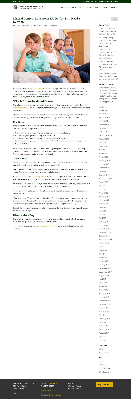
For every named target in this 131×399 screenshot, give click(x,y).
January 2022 (104, 200)
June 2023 (103, 146)
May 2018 (102, 315)
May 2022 (102, 189)
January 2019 (104, 297)
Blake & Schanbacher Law (23, 26)
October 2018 (104, 308)
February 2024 (104, 117)
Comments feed (105, 368)
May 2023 (102, 150)
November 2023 (105, 128)
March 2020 (103, 261)
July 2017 (102, 337)
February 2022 (104, 196)
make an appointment (46, 226)
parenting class (38, 176)
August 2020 (104, 243)
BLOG (105, 7)
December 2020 (105, 229)
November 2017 (105, 322)
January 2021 (104, 225)
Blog (45, 26)
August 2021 (104, 204)
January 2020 (104, 265)
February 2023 (104, 160)
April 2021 (103, 218)
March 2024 (103, 114)
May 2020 (102, 254)
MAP (15, 393)
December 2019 (105, 268)
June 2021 (103, 211)
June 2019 (103, 283)
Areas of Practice (93, 7)
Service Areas (104, 352)
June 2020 (103, 250)
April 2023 (103, 153)
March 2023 (103, 157)
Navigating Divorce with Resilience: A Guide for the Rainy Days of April (108, 31)
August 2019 (104, 275)
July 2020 (102, 247)
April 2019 (103, 286)
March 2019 (103, 290)
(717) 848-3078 (19, 1)
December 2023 (105, 125)
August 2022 (104, 182)
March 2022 (103, 193)
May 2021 (102, 214)
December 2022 (105, 168)
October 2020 (104, 236)
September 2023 (105, 135)
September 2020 (105, 239)
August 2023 (104, 139)
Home (63, 7)
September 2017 (105, 329)
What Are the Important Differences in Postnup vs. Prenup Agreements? (108, 76)
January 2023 (104, 164)
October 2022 (104, 175)
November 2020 (105, 232)
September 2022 (105, 178)
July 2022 (102, 186)
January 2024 (104, 121)
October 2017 (104, 326)
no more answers (36, 88)
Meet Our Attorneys (75, 7)
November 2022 (105, 171)
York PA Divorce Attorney (89, 1)
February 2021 (104, 221)
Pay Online (103, 384)
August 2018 (104, 311)
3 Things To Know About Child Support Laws (108, 99)
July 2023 (102, 142)
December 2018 (105, 301)
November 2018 (105, 304)
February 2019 (104, 293)
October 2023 (104, 132)
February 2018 (104, 319)
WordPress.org (105, 372)
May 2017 (102, 340)
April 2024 (103, 110)
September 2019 (105, 272)
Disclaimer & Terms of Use (51, 395)
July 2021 (102, 207)
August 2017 (104, 333)
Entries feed (103, 365)
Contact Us (114, 7)
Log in (101, 361)
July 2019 (102, 279)
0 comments (53, 26)
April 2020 (103, 257)
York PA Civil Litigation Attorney (108, 1)
